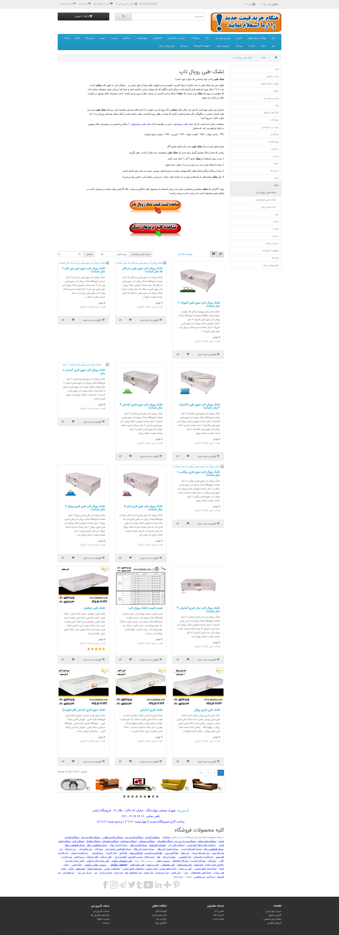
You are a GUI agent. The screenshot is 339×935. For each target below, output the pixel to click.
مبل (273, 46)
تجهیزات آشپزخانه (201, 46)
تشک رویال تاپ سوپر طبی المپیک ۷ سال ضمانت (199, 304)
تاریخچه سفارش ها (100, 915)
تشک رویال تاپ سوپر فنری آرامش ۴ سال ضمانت (141, 406)
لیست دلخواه (103, 919)
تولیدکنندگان (161, 911)
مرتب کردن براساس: (140, 254)
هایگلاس (157, 38)
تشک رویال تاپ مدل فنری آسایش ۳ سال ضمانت (198, 610)
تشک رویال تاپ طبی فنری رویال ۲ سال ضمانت (85, 508)
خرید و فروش (272, 76)
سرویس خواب (222, 46)
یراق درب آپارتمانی (176, 38)
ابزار (273, 38)
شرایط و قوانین (274, 923)
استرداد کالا (218, 915)
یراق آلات (195, 38)
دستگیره (127, 38)
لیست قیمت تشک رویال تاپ (145, 608)
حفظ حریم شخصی (272, 919)
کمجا (77, 38)
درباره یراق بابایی (273, 911)
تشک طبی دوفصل (94, 608)
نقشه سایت (218, 919)
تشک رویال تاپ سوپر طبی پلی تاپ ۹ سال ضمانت (83, 270)
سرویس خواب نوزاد (143, 861)
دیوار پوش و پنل (167, 46)
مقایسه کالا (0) (185, 254)
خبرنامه (105, 923)
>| (202, 773)
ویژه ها (184, 46)
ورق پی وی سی (222, 38)
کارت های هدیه (159, 915)
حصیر (102, 38)
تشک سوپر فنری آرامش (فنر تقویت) (84, 709)
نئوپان (239, 38)
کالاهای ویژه (161, 923)
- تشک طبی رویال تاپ (267, 193)
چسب (114, 38)
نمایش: (89, 254)
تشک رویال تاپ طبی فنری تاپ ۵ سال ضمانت (143, 508)
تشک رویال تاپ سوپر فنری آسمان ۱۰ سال (84, 372)
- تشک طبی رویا (270, 207)
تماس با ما (219, 911)
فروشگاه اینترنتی (185, 837)
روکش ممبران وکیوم (257, 38)
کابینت (251, 46)
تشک (66, 38)
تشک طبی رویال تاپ (242, 58)
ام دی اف (90, 38)
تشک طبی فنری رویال (207, 709)
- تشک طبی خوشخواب (267, 200)
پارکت (263, 46)
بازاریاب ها (162, 919)
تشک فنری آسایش (151, 709)
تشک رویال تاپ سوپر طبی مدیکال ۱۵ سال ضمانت (142, 270)
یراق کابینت (142, 38)
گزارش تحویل (275, 915)
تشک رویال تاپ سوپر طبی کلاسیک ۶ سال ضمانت (199, 406)
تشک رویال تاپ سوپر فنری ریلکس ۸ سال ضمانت (198, 474)
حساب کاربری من (101, 911)
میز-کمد (238, 46)
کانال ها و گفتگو (271, 113)
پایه (207, 38)
